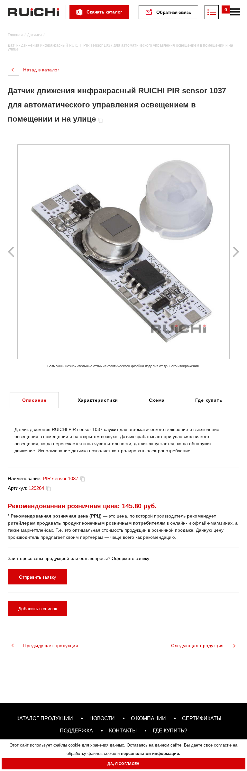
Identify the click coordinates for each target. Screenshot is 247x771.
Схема (156, 400)
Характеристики (98, 400)
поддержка (76, 730)
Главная (15, 35)
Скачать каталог (104, 11)
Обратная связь (173, 12)
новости (102, 718)
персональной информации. (150, 753)
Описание (34, 400)
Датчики (34, 35)
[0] (212, 12)
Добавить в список (37, 608)
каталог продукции (44, 718)
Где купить (208, 400)
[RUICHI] (33, 12)
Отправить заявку (37, 577)
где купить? (170, 730)
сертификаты (201, 718)
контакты (123, 730)
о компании (148, 718)
